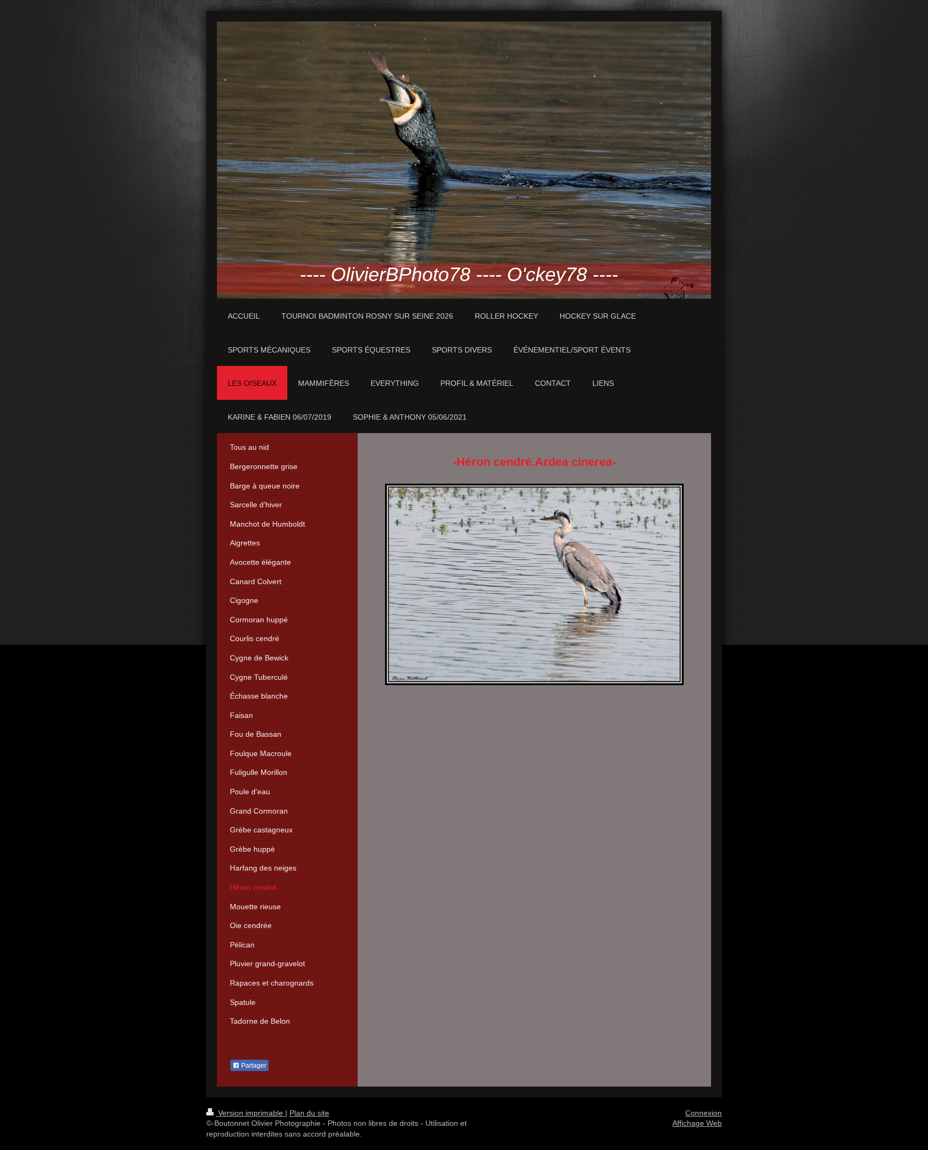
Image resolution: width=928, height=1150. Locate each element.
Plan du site (309, 1113)
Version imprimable (250, 1113)
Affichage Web (697, 1123)
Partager (253, 1065)
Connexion (703, 1113)
